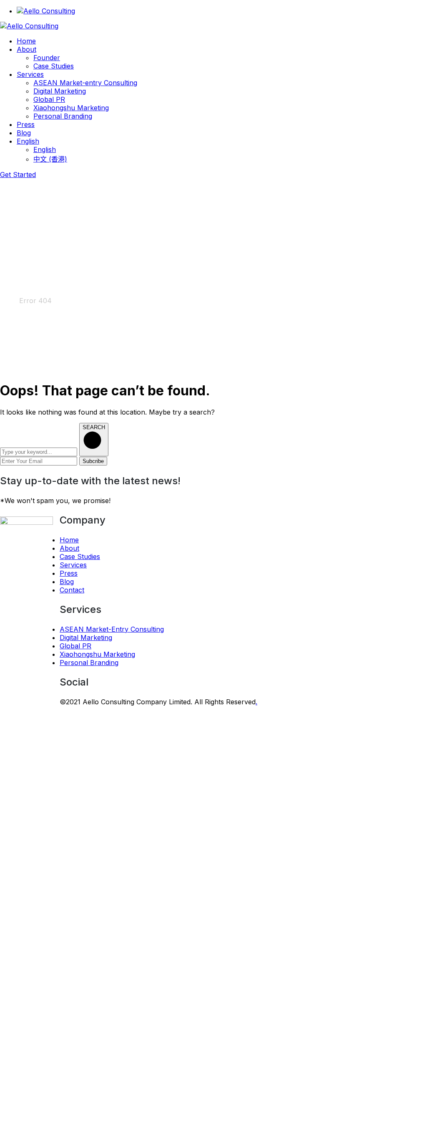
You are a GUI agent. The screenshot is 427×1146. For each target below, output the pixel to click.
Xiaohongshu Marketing (97, 654)
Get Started (18, 174)
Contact (72, 590)
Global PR (75, 646)
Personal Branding (89, 662)
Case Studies (80, 556)
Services (73, 565)
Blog (67, 581)
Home (9, 300)
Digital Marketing (86, 637)
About (69, 548)
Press (69, 573)
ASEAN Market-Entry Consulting (112, 629)
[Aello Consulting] (29, 26)
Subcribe (93, 461)
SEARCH (94, 427)
